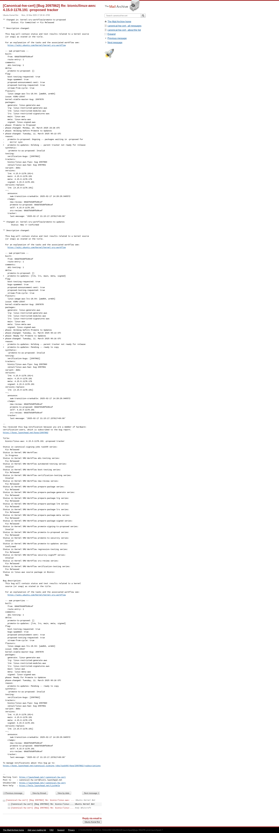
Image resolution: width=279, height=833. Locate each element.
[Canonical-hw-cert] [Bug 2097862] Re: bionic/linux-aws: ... (40, 800)
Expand (112, 34)
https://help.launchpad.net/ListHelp (39, 785)
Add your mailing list (37, 830)
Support (61, 830)
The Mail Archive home (119, 21)
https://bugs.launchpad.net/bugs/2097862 (25, 432)
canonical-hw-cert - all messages (124, 26)
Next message (90, 793)
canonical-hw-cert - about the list (124, 30)
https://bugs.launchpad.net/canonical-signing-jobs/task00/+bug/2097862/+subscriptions (52, 766)
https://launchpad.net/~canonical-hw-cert (42, 777)
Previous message (13, 793)
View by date (63, 793)
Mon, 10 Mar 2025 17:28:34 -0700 (36, 15)
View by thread (39, 793)
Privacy (71, 830)
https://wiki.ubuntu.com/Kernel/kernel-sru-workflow (37, 45)
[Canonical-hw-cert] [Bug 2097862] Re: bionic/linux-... (42, 808)
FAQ (52, 830)
